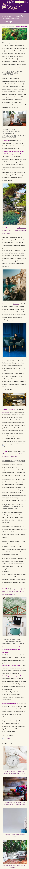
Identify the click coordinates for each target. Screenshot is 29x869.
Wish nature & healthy (10, 26)
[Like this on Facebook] (8, 739)
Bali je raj (16, 304)
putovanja (18, 26)
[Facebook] (7, 2)
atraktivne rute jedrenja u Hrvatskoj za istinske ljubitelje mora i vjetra (14, 230)
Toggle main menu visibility (26, 10)
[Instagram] (13, 2)
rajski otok (5, 412)
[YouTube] (10, 2)
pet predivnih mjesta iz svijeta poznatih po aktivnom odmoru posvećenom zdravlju (13, 591)
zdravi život (24, 26)
